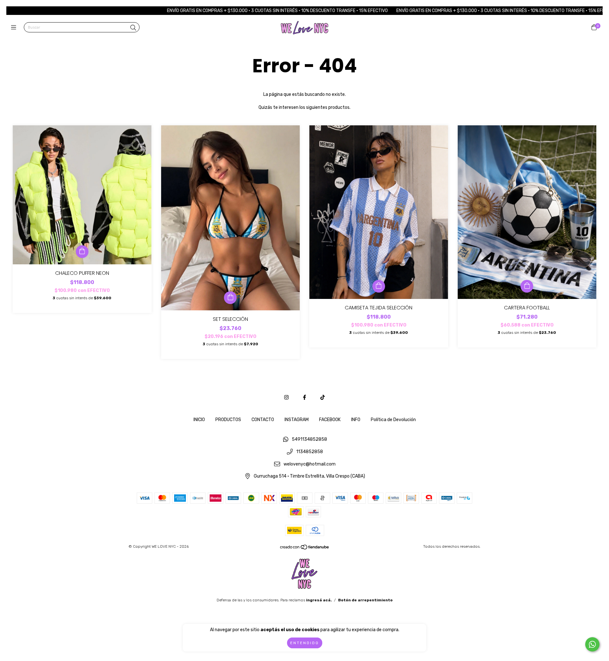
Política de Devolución (393, 419)
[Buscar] (133, 28)
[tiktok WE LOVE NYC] (322, 397)
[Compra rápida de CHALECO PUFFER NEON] (82, 251)
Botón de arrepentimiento (365, 600)
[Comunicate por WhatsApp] (592, 644)
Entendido (304, 643)
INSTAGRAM (297, 419)
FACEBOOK (330, 419)
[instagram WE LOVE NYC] (286, 397)
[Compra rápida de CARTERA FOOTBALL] (527, 286)
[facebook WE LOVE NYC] (304, 397)
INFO (355, 419)
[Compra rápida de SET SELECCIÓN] (230, 297)
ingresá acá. (319, 600)
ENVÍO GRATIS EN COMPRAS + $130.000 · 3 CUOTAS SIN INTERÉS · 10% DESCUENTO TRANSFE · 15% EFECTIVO (235, 10)
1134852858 (309, 451)
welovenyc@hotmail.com (310, 464)
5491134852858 (309, 439)
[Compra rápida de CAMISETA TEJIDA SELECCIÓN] (378, 286)
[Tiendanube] (304, 548)
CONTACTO (263, 419)
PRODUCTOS (228, 419)
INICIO (199, 419)
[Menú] (15, 27)
